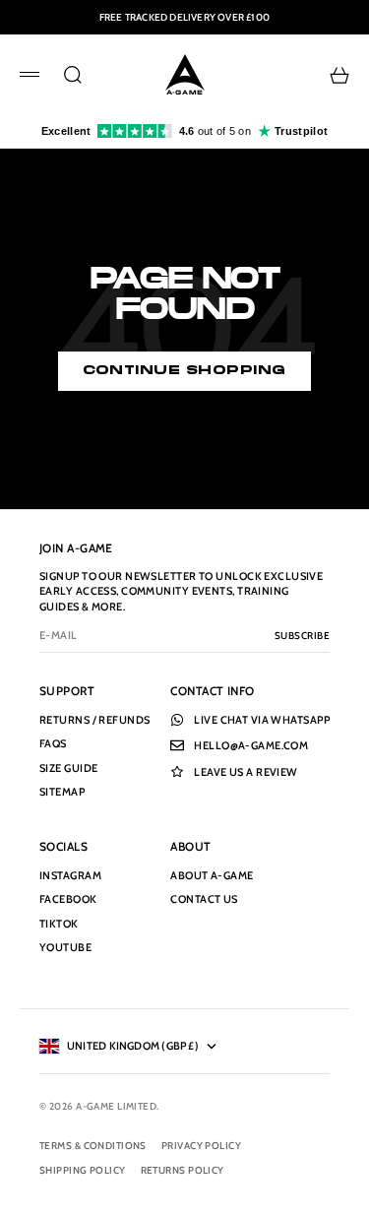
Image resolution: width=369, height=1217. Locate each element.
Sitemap (62, 792)
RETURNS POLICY (182, 1170)
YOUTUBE (65, 947)
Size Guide (68, 768)
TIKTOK (59, 923)
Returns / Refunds (94, 720)
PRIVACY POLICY (201, 1145)
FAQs (53, 743)
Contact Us (203, 899)
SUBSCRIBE (302, 635)
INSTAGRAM (70, 875)
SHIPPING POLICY (82, 1170)
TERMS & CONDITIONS (93, 1145)
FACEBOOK (68, 899)
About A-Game (211, 875)
